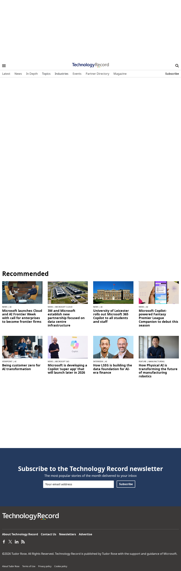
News (4, 307)
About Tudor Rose (10, 566)
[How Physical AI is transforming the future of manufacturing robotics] (159, 347)
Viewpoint (7, 361)
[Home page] (90, 64)
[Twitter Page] (10, 541)
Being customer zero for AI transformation (21, 367)
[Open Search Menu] (177, 65)
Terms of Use (28, 566)
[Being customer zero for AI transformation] (22, 347)
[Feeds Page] (23, 541)
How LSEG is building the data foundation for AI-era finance (112, 368)
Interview (98, 361)
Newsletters (67, 534)
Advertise (85, 534)
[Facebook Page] (4, 541)
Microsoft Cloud (63, 307)
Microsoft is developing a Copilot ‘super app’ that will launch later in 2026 (67, 368)
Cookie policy (60, 566)
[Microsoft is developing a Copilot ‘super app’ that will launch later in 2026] (68, 347)
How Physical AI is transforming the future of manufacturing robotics (158, 370)
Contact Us (48, 534)
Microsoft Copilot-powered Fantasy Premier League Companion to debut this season (158, 318)
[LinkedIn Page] (16, 541)
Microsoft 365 (62, 361)
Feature (142, 361)
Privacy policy (44, 566)
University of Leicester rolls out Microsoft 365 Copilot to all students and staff (111, 316)
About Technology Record (20, 534)
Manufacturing (156, 361)
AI (10, 307)
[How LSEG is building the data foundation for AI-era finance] (113, 347)
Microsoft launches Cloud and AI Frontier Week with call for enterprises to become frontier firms (22, 316)
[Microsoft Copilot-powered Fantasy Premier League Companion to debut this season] (159, 292)
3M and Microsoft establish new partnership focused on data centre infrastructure (66, 318)
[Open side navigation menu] (4, 65)
